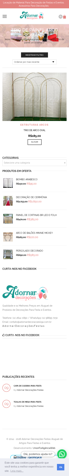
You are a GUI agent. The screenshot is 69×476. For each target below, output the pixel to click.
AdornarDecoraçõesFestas (23, 326)
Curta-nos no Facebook (19, 268)
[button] (62, 454)
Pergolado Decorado (29, 250)
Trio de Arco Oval (34, 130)
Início (7, 39)
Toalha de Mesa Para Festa (27, 402)
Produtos (17, 39)
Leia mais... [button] (16, 471)
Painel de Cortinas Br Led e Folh (36, 215)
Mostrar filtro (34, 55)
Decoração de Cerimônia (31, 197)
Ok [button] (60, 467)
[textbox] (34, 163)
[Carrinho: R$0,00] (65, 15)
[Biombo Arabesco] (8, 183)
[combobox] (34, 163)
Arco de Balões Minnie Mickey (34, 233)
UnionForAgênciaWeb (44, 448)
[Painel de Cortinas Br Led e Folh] (8, 218)
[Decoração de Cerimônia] (8, 200)
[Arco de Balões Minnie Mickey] (8, 236)
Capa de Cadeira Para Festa (28, 386)
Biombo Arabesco (27, 179)
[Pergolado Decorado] (8, 254)
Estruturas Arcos (34, 125)
